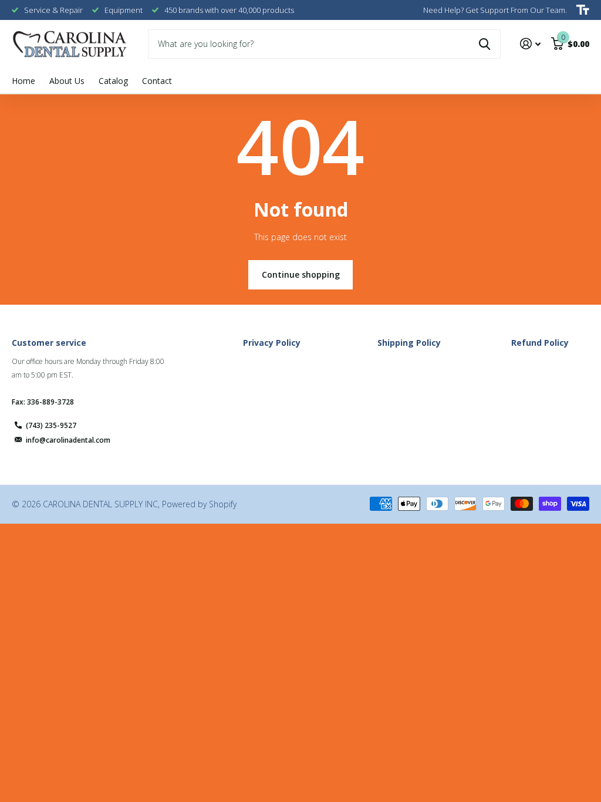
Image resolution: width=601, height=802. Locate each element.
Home (23, 80)
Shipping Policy (409, 342)
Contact (157, 80)
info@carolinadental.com (68, 440)
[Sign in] (530, 44)
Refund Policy (540, 342)
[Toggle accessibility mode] (582, 10)
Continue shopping (301, 274)
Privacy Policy (271, 342)
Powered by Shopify (199, 504)
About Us (67, 80)
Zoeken (484, 44)
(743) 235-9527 (51, 425)
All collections (113, 81)
